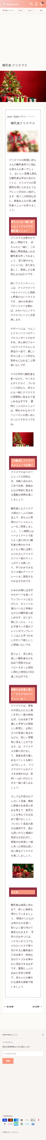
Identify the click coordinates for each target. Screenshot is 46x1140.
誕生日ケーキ (31, 10)
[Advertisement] (23, 37)
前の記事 (10, 1007)
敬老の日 (21, 10)
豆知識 (16, 116)
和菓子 (41, 10)
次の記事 (36, 1007)
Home (9, 116)
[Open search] (31, 3)
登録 (8, 1061)
